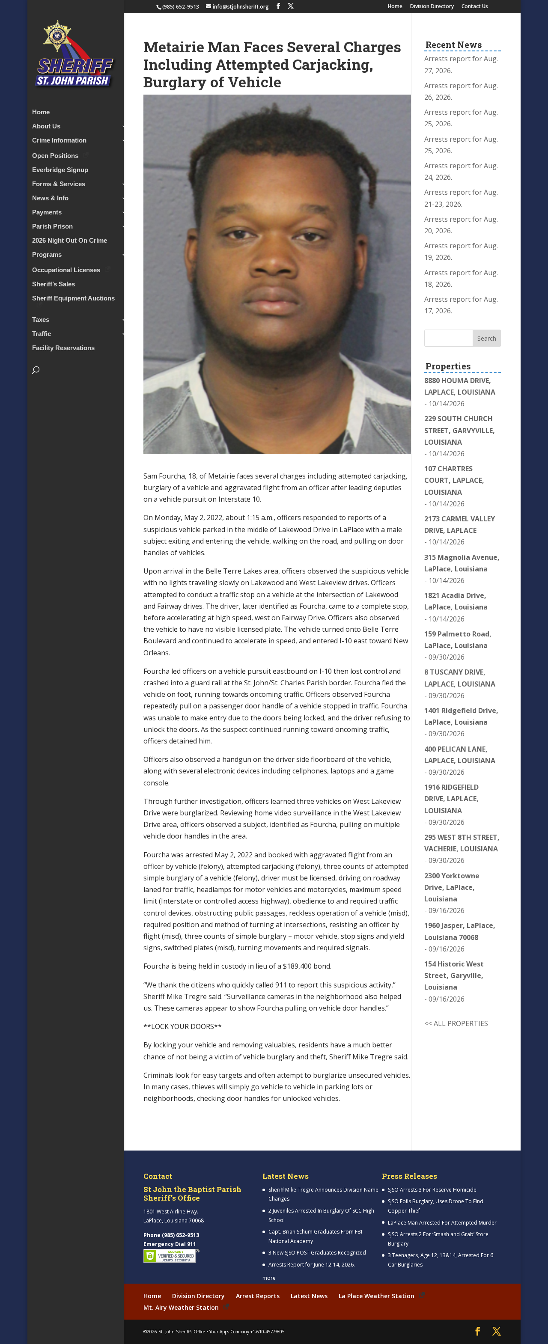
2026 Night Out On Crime (69, 241)
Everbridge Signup (60, 170)
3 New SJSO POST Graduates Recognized (317, 1252)
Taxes (40, 320)
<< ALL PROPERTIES (456, 1023)
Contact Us (475, 7)
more (269, 1278)
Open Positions (55, 155)
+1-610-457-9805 (267, 1332)
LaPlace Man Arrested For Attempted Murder (442, 1222)
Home (395, 7)
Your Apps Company (229, 1332)
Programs (47, 255)
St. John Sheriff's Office (181, 1332)
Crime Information (59, 140)
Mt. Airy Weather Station (181, 1307)
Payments (47, 212)
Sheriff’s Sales (53, 284)
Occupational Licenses (66, 270)
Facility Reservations (63, 348)
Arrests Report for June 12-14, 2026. (311, 1264)
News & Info (50, 198)
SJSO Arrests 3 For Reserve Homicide (432, 1189)
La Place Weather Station (376, 1296)
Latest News (309, 1296)
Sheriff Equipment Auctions (73, 298)
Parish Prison (52, 226)
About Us (46, 126)
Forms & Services (58, 184)
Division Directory (432, 7)
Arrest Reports (258, 1296)
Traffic (41, 334)
